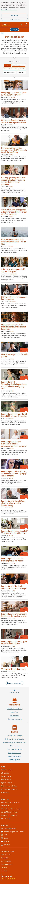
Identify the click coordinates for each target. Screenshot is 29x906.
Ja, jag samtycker (14, 15)
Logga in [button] (14, 29)
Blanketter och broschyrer (9, 815)
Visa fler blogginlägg (15, 683)
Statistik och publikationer (9, 786)
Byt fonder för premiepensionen (14, 739)
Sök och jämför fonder (14, 756)
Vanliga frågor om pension (9, 812)
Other (6, 854)
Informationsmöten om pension (11, 809)
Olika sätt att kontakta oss (14, 709)
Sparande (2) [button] (21, 72)
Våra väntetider (14, 716)
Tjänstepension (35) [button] (9, 72)
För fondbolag (5, 818)
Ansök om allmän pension (14, 749)
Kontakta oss (5, 792)
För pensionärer (6, 776)
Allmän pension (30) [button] (18, 65)
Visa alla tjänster (14, 760)
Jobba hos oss (5, 805)
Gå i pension (5, 773)
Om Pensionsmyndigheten (9, 789)
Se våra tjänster (6, 779)
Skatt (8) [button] (22, 68)
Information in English (7, 851)
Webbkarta (4, 871)
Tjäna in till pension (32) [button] (10, 68)
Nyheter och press (6, 783)
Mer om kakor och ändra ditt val (9, 9)
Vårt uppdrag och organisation (10, 802)
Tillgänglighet (5, 858)
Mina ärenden (14, 746)
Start (2, 33)
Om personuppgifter (7, 864)
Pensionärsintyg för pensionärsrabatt (14, 742)
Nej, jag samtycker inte (14, 19)
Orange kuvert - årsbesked (14, 735)
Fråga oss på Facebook (17, 719)
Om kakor (4, 867)
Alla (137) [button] (7, 65)
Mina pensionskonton (14, 753)
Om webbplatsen (6, 861)
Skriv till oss (14, 712)
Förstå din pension (6, 770)
